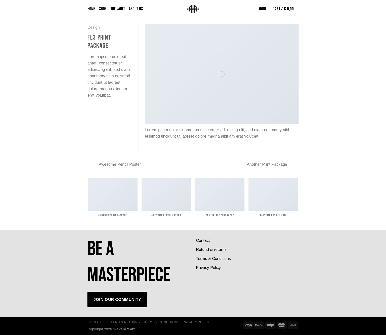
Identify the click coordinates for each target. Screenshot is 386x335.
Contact (203, 240)
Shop (103, 9)
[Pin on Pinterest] (109, 107)
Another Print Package (267, 164)
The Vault (117, 9)
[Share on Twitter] (97, 107)
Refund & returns (211, 249)
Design (93, 27)
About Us (136, 9)
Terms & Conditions (213, 258)
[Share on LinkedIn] (115, 107)
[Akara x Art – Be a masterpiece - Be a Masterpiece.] (193, 9)
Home (91, 9)
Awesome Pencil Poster (119, 164)
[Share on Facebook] (90, 107)
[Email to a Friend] (103, 107)
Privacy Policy (208, 267)
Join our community (117, 299)
